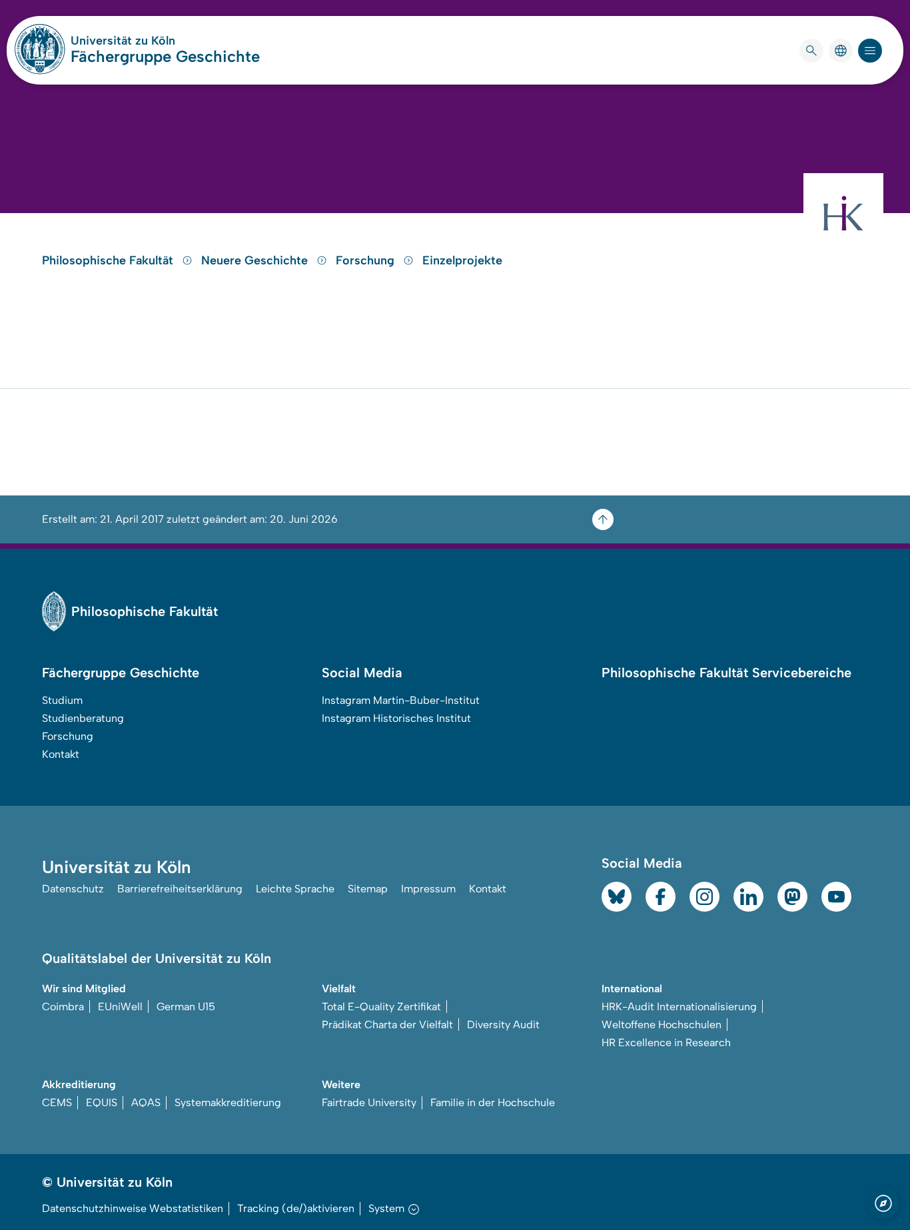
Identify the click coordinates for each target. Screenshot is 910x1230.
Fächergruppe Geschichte (165, 56)
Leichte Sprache (295, 888)
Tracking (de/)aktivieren (295, 1208)
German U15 (186, 1006)
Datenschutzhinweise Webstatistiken (132, 1208)
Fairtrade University (369, 1102)
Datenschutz (73, 888)
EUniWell (120, 1006)
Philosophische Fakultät (109, 260)
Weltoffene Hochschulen (661, 1024)
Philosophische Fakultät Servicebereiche (726, 673)
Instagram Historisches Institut (396, 718)
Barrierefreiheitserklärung (179, 888)
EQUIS (101, 1102)
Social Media (362, 673)
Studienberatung (83, 718)
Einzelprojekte (462, 260)
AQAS (146, 1102)
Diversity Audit (503, 1024)
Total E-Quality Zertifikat (381, 1006)
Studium (62, 700)
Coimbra (63, 1006)
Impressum (428, 888)
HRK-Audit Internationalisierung (679, 1006)
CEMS (57, 1102)
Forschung (367, 260)
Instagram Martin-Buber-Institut (401, 700)
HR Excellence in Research (666, 1042)
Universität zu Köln (162, 41)
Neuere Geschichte (256, 260)
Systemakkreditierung (228, 1102)
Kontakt (60, 754)
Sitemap (368, 888)
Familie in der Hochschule (492, 1102)
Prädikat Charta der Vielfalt (387, 1024)
